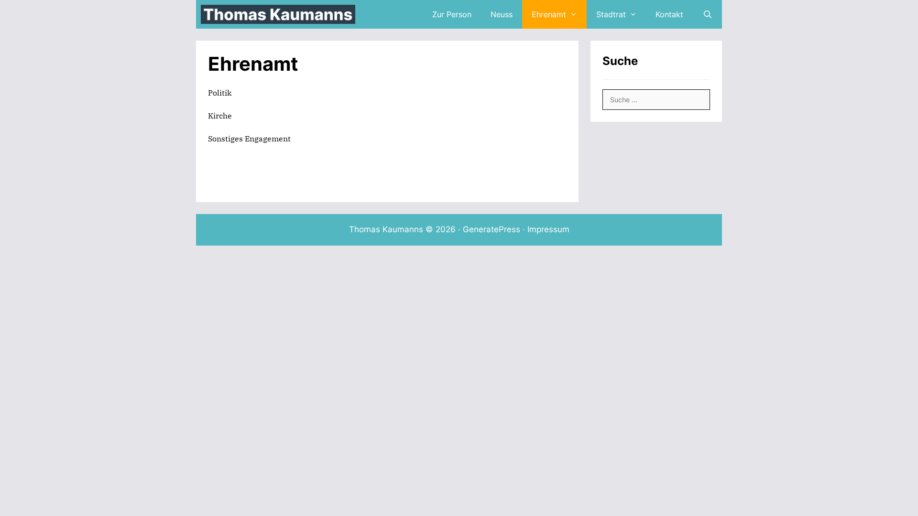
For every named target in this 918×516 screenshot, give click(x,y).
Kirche (220, 115)
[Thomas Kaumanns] (280, 14)
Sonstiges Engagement (249, 138)
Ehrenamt (549, 14)
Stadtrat (611, 14)
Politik (219, 92)
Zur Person (451, 14)
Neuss (502, 14)
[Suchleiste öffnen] (707, 14)
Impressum (548, 229)
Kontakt (669, 14)
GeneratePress (491, 229)
